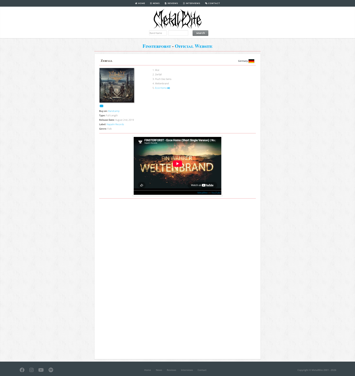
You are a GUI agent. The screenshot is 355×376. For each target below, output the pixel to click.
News (156, 3)
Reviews (172, 3)
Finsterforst (157, 45)
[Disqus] (177, 240)
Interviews (192, 3)
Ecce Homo (161, 87)
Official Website (193, 45)
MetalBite (202, 192)
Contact (213, 3)
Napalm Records (115, 124)
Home (141, 3)
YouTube (216, 192)
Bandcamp (114, 111)
